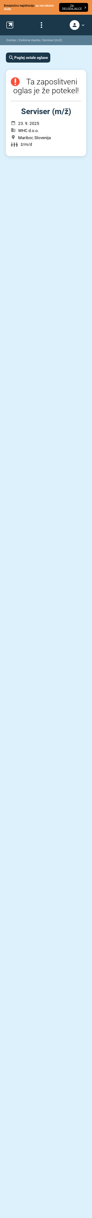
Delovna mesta (29, 40)
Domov (11, 40)
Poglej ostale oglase (31, 57)
